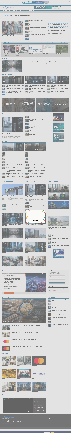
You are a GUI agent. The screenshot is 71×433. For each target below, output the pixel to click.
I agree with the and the (36, 218)
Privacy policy (37, 218)
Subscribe (35, 220)
